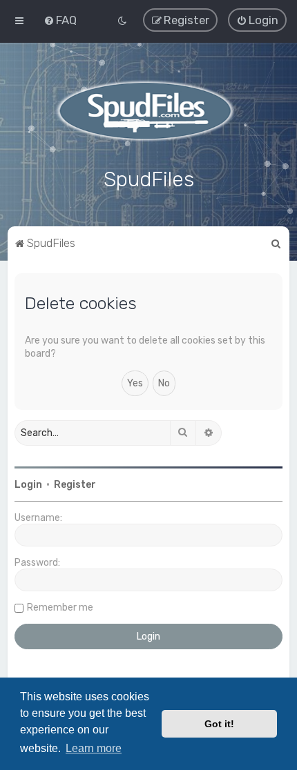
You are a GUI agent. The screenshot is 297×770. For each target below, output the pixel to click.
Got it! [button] (219, 723)
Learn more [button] (94, 748)
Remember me (60, 607)
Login (28, 485)
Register (75, 485)
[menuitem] (60, 20)
